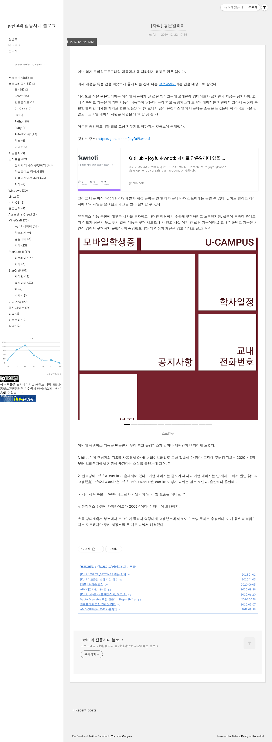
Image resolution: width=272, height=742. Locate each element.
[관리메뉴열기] (264, 7)
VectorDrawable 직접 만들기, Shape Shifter (108, 599)
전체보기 (18, 77)
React (21, 96)
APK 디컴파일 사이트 (93, 589)
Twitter (93, 736)
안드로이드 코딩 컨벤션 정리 (98, 604)
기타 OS (16, 202)
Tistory (236, 736)
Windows (18, 190)
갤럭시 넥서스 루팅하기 (33, 165)
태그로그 (14, 45)
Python (21, 121)
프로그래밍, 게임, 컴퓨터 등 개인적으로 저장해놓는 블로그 (119, 646)
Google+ (127, 736)
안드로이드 (24, 102)
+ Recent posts (84, 710)
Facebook (104, 736)
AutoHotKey (25, 134)
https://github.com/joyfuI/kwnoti (124, 139)
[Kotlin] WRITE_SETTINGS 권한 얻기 (103, 574)
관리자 (12, 51)
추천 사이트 (19, 308)
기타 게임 (18, 302)
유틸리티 (22, 239)
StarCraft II (19, 251)
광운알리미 (167, 84)
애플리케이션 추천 (30, 178)
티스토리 (17, 319)
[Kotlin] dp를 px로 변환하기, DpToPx (103, 594)
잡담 (14, 325)
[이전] (84, 331)
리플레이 (23, 257)
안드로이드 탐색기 (29, 171)
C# (18, 115)
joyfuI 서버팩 (26, 226)
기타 (20, 147)
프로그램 (17, 208)
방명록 (12, 39)
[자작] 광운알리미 (168, 25)
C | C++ (22, 108)
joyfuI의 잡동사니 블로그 (32, 25)
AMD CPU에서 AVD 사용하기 (98, 609)
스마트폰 (17, 159)
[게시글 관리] (99, 549)
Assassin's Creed (22, 214)
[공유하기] (93, 549)
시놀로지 (16, 153)
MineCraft (18, 220)
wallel (260, 736)
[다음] (251, 331)
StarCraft (17, 270)
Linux (14, 196)
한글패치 (22, 232)
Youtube (116, 736)
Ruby (20, 128)
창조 (19, 140)
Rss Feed (77, 736)
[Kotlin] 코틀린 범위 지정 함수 (99, 579)
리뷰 (13, 313)
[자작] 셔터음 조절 (91, 584)
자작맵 (21, 276)
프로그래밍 (19, 83)
